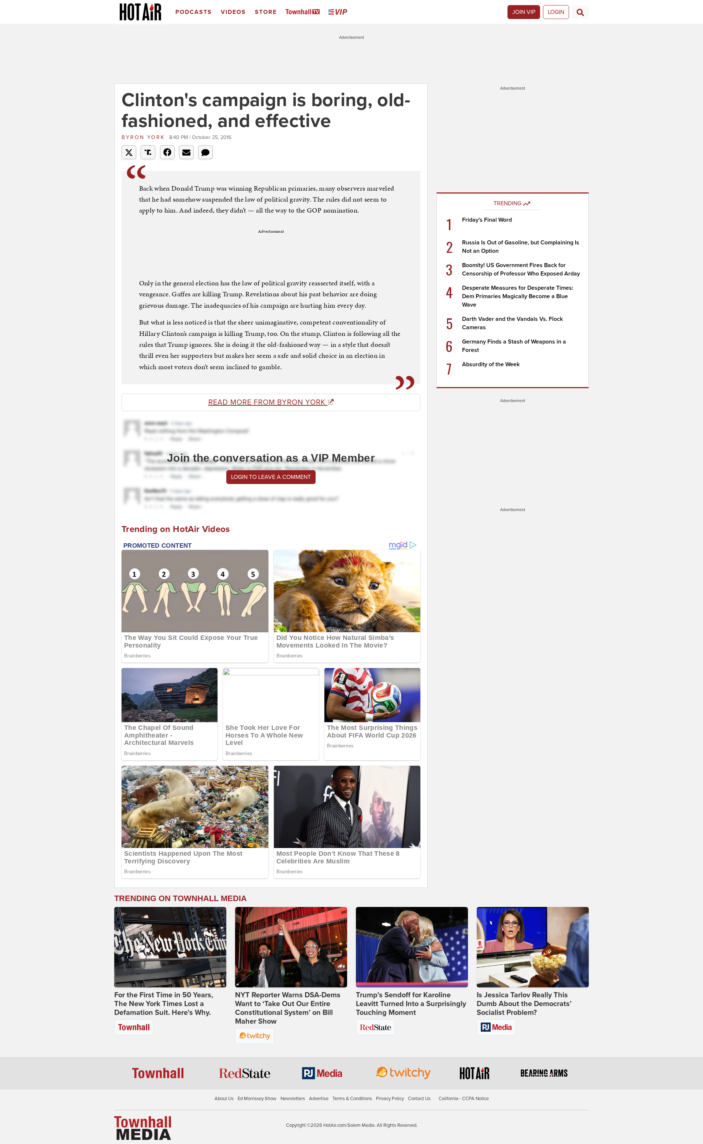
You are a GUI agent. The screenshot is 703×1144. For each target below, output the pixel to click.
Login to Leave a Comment (271, 477)
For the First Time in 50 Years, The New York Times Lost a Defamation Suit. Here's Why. (163, 1004)
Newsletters (292, 1099)
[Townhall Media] (142, 1128)
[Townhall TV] (304, 12)
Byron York (144, 137)
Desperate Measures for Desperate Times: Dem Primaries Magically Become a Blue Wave (517, 296)
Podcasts (193, 12)
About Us (224, 1099)
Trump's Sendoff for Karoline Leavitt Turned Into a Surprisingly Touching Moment (411, 1004)
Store (266, 12)
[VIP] (339, 12)
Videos (233, 12)
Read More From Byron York (268, 402)
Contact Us (419, 1099)
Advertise (318, 1099)
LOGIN (556, 12)
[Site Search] (580, 12)
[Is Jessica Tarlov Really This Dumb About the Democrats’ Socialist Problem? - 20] (533, 947)
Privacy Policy (390, 1099)
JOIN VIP (523, 12)
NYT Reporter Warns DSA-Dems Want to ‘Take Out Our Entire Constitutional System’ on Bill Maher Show (288, 1008)
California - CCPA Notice (464, 1099)
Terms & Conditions (352, 1099)
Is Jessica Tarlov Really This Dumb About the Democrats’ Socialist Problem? (524, 1004)
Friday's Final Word (487, 220)
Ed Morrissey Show (257, 1099)
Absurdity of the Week (491, 364)
